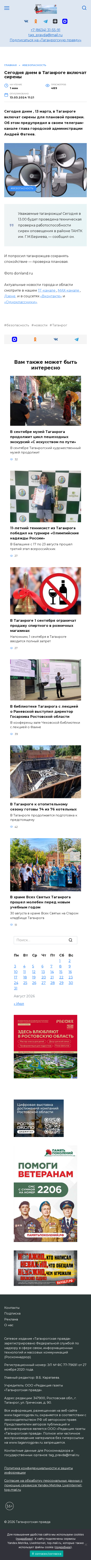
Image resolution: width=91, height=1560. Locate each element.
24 (16, 983)
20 (43, 977)
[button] (14, 339)
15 (60, 972)
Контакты (11, 1308)
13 (43, 972)
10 (16, 972)
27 (43, 983)
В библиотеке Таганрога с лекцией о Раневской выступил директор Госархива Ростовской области (44, 711)
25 (25, 983)
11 (24, 972)
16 (70, 972)
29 (61, 983)
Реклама (11, 1319)
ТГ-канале (47, 290)
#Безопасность (22, 188)
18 (25, 977)
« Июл (19, 1004)
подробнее (24, 1538)
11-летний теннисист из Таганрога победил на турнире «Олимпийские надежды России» (44, 533)
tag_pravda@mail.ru (45, 35)
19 (34, 977)
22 (61, 977)
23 (71, 977)
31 (15, 988)
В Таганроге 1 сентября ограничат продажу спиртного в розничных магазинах (43, 625)
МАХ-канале (69, 290)
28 (52, 983)
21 (52, 977)
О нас (8, 1325)
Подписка (12, 1313)
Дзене (10, 296)
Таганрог (59, 325)
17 (15, 977)
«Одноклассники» (20, 302)
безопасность (18, 325)
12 (34, 972)
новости (40, 325)
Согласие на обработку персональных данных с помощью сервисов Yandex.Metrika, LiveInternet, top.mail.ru (43, 1485)
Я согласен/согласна (46, 1553)
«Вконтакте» (51, 296)
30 (71, 983)
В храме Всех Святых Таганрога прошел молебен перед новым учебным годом (40, 902)
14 (52, 972)
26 (34, 983)
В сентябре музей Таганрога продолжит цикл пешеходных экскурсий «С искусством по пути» (43, 437)
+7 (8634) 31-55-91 (45, 30)
